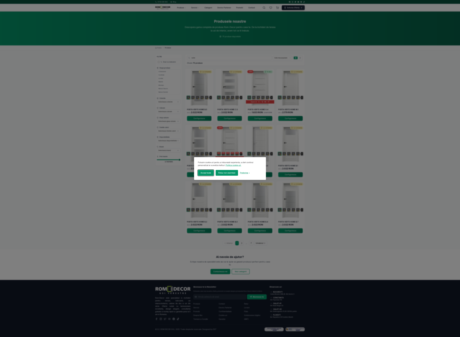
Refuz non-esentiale (226, 172)
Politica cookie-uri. (233, 165)
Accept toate (206, 172)
